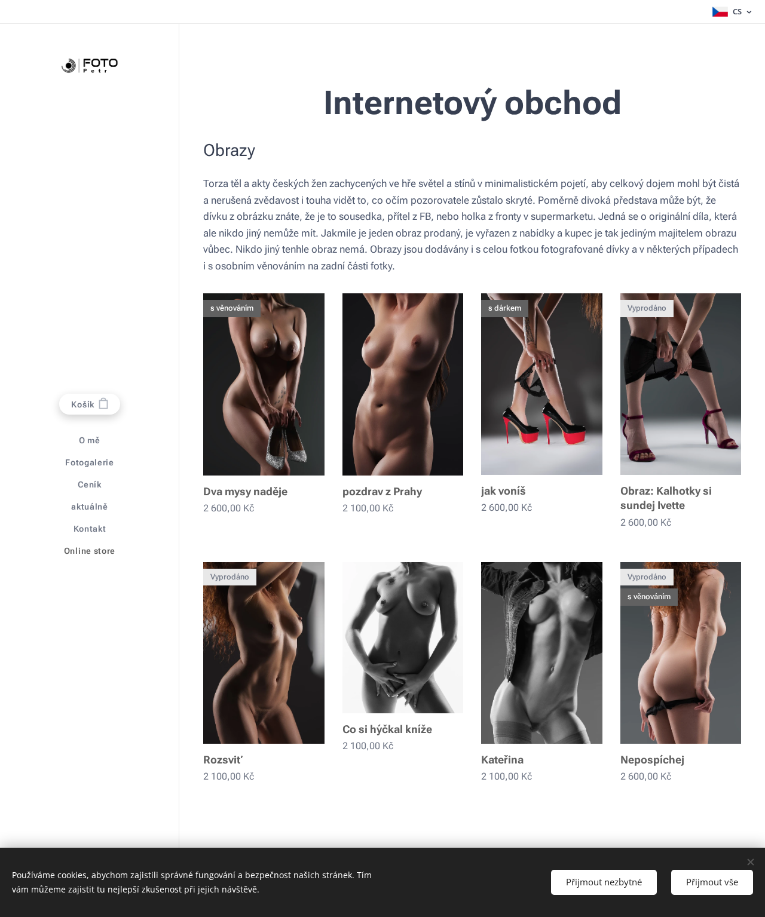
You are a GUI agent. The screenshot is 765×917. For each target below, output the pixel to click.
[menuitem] (90, 440)
